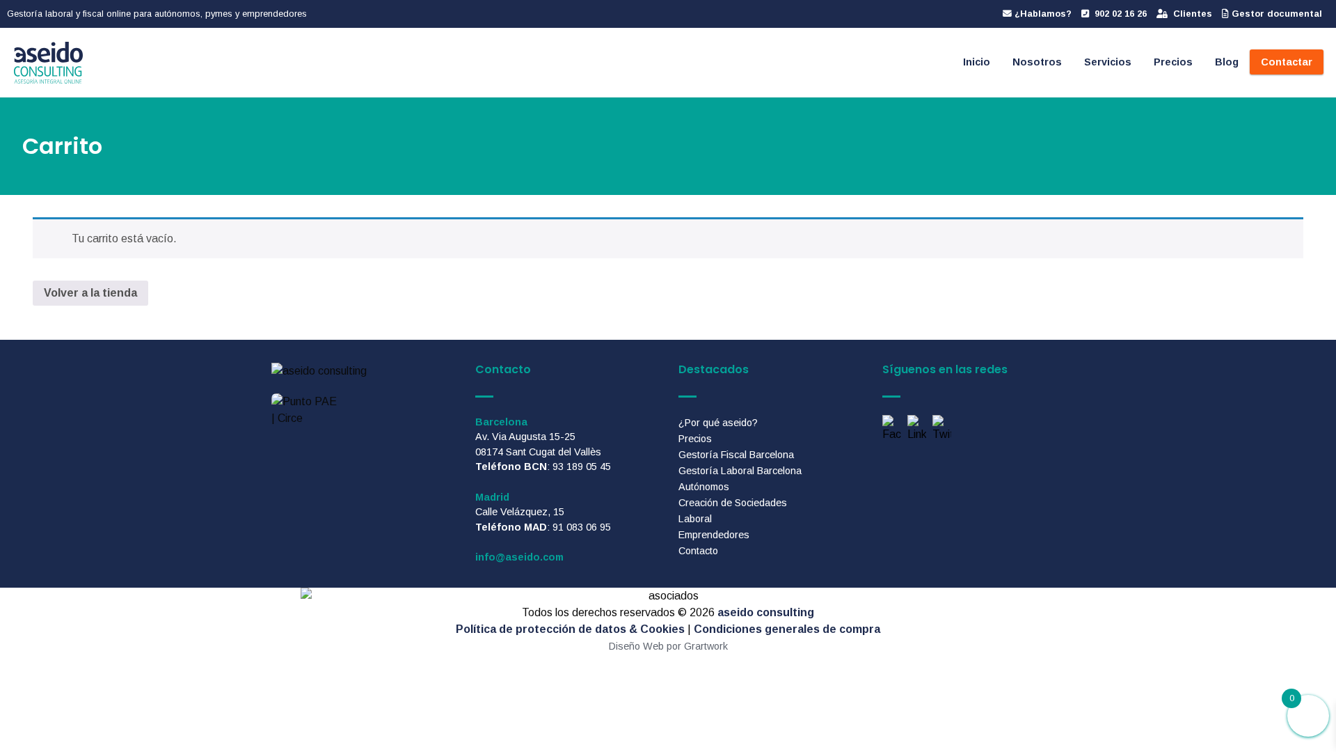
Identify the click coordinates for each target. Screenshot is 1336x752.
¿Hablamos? (1042, 13)
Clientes (1191, 13)
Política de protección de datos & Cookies (570, 629)
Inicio (976, 62)
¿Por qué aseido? (718, 422)
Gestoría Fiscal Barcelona (736, 454)
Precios (1173, 62)
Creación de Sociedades (732, 502)
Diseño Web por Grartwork (668, 646)
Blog (1227, 62)
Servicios (1107, 62)
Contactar (1286, 62)
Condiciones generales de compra (787, 629)
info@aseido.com (519, 557)
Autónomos (703, 486)
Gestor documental (1275, 13)
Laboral (695, 518)
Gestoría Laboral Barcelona (740, 470)
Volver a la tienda (90, 293)
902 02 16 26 (1119, 13)
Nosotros (1037, 62)
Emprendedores (713, 534)
